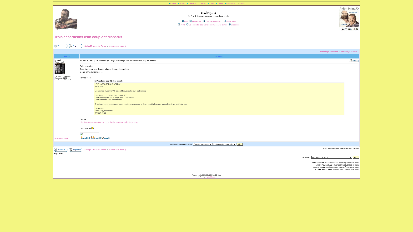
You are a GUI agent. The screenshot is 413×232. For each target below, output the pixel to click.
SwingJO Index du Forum (95, 46)
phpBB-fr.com (211, 177)
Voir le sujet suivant (349, 52)
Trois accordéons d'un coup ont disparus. (88, 37)
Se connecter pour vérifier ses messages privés (208, 25)
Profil (183, 25)
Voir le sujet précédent (329, 52)
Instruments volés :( (117, 46)
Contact (203, 3)
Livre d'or (192, 3)
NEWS (182, 3)
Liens (212, 3)
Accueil (173, 3)
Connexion (235, 25)
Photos (220, 3)
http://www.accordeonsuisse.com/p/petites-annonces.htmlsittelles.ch (109, 122)
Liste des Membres (213, 21)
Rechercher (231, 3)
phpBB (201, 175)
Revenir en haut (61, 138)
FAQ (186, 21)
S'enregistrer (231, 21)
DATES (242, 3)
